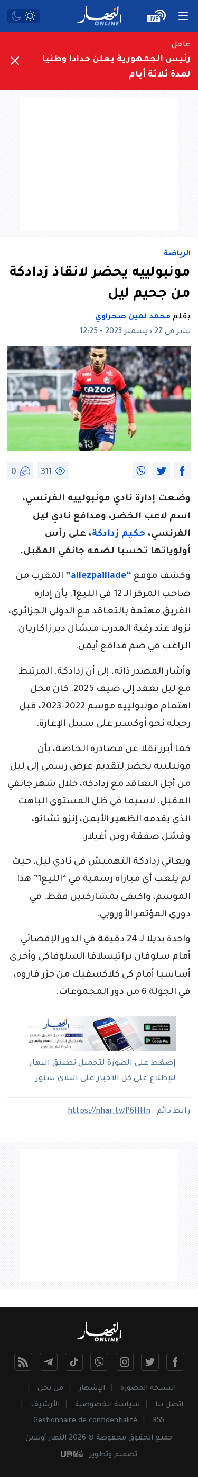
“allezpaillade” (98, 577)
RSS (159, 1421)
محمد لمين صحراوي (133, 317)
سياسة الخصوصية (107, 1405)
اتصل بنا (169, 1405)
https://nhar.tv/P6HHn (109, 1111)
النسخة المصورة (148, 1389)
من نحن (50, 1389)
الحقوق (140, 1438)
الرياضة (177, 254)
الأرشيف (45, 1405)
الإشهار (92, 1389)
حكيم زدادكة (118, 534)
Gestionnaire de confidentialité (85, 1421)
